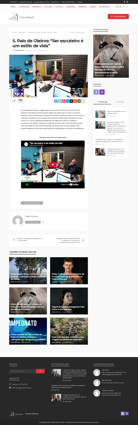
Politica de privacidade (68, 2)
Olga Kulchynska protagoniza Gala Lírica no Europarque (68, 308)
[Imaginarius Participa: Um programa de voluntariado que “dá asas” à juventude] (100, 152)
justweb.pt (95, 422)
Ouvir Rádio (120, 16)
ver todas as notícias (33, 222)
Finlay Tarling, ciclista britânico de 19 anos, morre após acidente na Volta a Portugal (68, 276)
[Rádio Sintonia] (21, 16)
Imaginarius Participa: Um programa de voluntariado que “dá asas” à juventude (116, 151)
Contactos (80, 2)
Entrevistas (104, 7)
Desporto (37, 7)
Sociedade (70, 7)
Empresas (82, 7)
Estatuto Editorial (31, 414)
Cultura (48, 7)
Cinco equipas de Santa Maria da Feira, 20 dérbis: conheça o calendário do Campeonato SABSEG (28, 337)
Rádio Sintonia (55, 2)
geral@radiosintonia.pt (23, 388)
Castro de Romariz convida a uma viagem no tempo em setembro (68, 338)
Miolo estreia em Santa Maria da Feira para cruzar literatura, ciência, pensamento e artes (27, 307)
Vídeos (93, 7)
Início (13, 7)
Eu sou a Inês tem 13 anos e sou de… (113, 383)
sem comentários (42, 50)
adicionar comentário (32, 203)
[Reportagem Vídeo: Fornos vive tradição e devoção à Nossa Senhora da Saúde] (28, 270)
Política (59, 7)
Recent (121, 102)
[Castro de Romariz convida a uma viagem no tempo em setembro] (69, 331)
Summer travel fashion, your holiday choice (116, 112)
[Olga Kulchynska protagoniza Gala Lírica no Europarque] (69, 300)
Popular (103, 102)
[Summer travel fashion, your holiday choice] (100, 114)
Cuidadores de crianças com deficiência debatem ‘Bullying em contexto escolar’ (109, 140)
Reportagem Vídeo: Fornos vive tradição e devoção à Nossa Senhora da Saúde (28, 276)
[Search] (127, 6)
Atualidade (24, 7)
